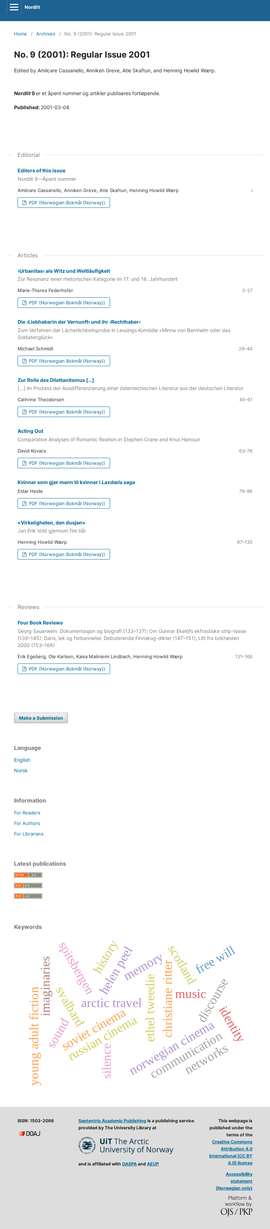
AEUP (153, 1164)
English (22, 760)
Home (20, 34)
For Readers (27, 812)
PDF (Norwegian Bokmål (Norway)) (66, 202)
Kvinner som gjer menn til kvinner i (76, 482)
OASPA (129, 1164)
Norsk (21, 770)
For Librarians (29, 834)
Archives (45, 34)
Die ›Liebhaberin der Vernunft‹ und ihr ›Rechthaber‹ (124, 329)
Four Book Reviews (132, 634)
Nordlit (32, 7)
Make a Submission (41, 718)
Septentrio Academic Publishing (112, 1120)
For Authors (27, 823)
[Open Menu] (14, 7)
